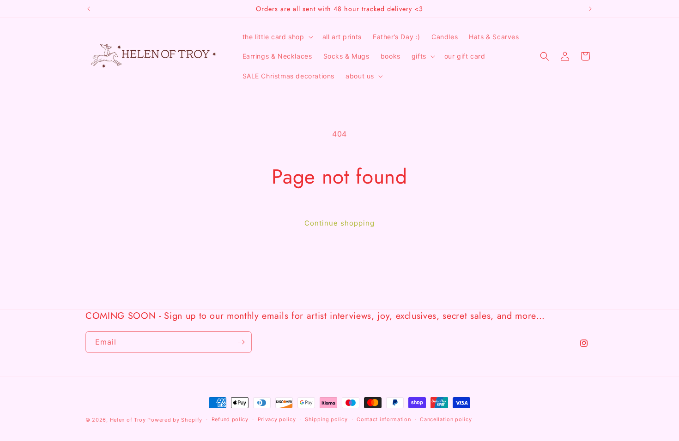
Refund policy (230, 419)
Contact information (384, 419)
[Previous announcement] (89, 9)
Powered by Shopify (174, 420)
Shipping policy (326, 419)
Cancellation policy (446, 419)
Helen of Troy (128, 420)
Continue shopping (339, 223)
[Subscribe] (241, 342)
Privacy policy (277, 419)
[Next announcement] (590, 9)
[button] (277, 37)
